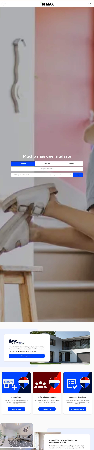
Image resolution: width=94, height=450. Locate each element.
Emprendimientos (47, 169)
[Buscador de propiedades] (78, 175)
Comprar (23, 163)
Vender (71, 163)
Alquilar (47, 163)
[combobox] (29, 175)
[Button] (4, 4)
